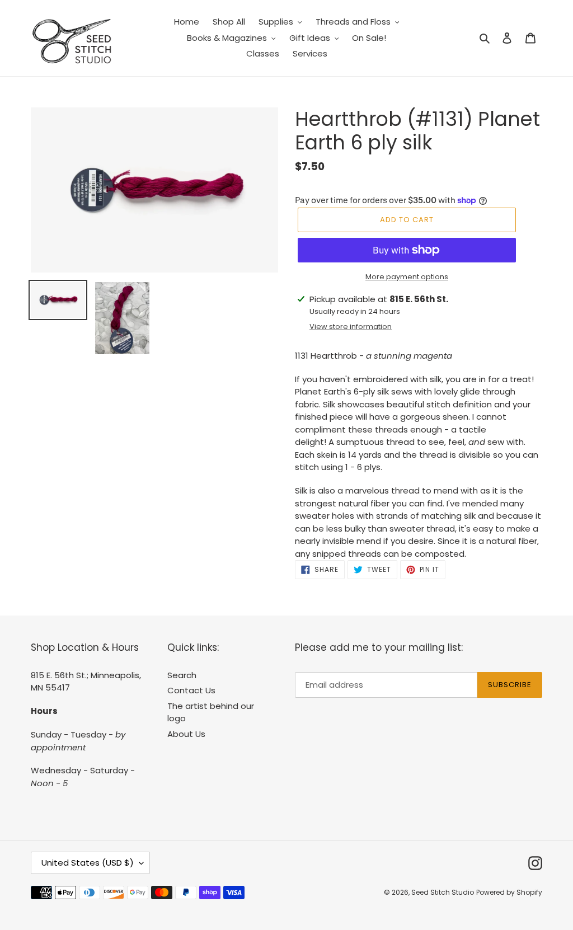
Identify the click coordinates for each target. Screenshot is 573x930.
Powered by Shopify (509, 892)
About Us (186, 734)
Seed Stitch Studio (442, 892)
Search (181, 675)
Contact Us (191, 690)
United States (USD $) (87, 862)
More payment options (406, 276)
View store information (350, 326)
